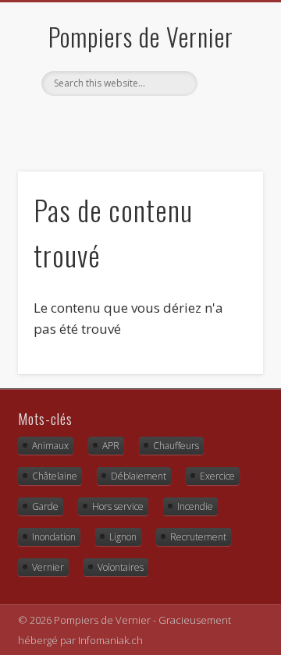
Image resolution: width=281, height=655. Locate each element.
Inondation (54, 536)
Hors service (118, 506)
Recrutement (198, 536)
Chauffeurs (176, 445)
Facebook (122, 122)
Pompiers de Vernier (140, 36)
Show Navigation (226, 139)
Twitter (154, 122)
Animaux (50, 445)
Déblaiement (138, 476)
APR (110, 445)
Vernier (48, 567)
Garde (45, 506)
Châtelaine (54, 476)
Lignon (123, 536)
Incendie (195, 506)
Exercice (217, 476)
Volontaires (121, 567)
